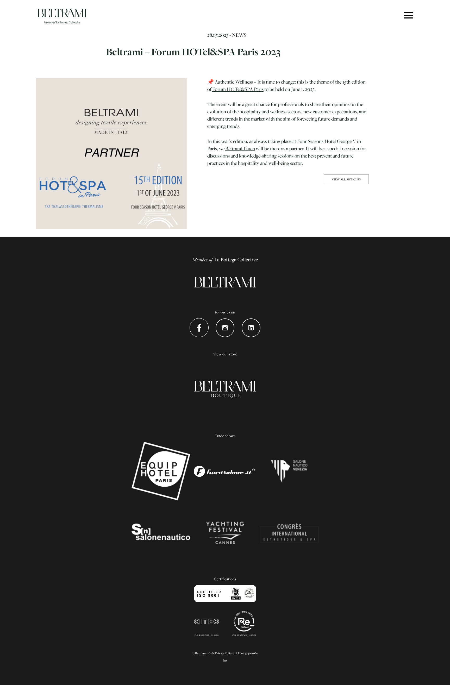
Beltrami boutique (225, 389)
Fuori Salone (225, 471)
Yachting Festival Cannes (225, 532)
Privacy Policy (224, 653)
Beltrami (62, 16)
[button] (408, 15)
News (239, 35)
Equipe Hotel (161, 471)
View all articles (346, 179)
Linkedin (251, 327)
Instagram (225, 327)
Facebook (199, 327)
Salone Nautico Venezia (289, 471)
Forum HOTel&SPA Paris (238, 89)
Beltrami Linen (240, 148)
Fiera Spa (289, 532)
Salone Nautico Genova (161, 532)
